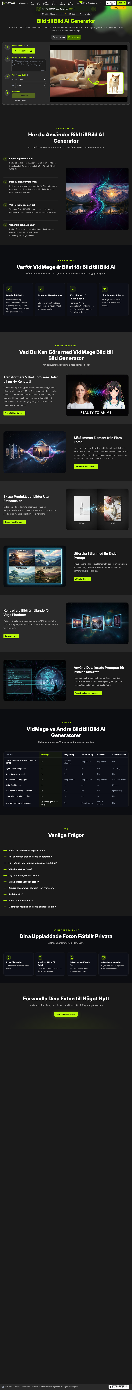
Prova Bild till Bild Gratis (66, 1014)
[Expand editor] (39, 70)
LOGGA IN (121, 3)
